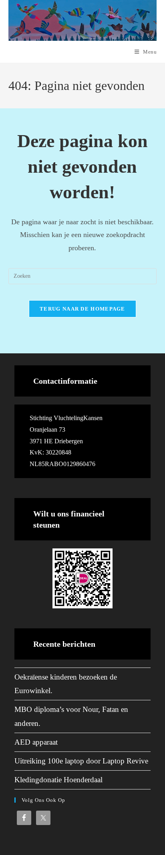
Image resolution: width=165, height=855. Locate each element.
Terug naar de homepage (82, 309)
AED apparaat (36, 742)
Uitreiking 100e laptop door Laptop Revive (81, 761)
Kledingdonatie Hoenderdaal (58, 779)
